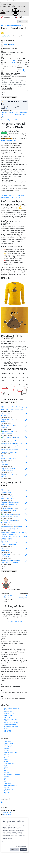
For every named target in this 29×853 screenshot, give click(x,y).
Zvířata (6, 791)
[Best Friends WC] (14, 293)
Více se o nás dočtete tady (14, 621)
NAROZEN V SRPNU (20, 6)
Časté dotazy (8, 711)
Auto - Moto (7, 747)
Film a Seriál (7, 756)
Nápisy (6, 770)
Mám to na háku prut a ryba (9, 440)
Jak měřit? (7, 717)
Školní (6, 781)
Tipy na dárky (8, 741)
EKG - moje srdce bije (10, 752)
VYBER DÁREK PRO (6, 4)
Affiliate (6, 721)
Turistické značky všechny (9, 523)
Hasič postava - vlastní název (9, 562)
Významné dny (8, 789)
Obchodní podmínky (10, 724)
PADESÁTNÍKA (7, 6)
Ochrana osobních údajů (11, 722)
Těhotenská (7, 783)
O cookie (7, 728)
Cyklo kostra (5, 556)
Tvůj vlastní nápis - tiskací (8, 510)
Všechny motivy (9, 743)
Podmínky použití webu (11, 726)
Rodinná (6, 776)
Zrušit (25, 21)
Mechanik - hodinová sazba (9, 452)
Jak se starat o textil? (10, 719)
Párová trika (4, 114)
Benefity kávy (5, 464)
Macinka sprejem (6, 492)
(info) (7, 109)
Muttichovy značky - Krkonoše (10, 516)
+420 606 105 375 (8, 812)
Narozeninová (8, 769)
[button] (17, 17)
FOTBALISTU (23, 12)
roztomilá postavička (15, 114)
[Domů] (2, 25)
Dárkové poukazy (9, 745)
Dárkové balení (8, 715)
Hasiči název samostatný (8, 544)
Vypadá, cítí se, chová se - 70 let (10, 446)
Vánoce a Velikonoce (10, 785)
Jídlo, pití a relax (9, 763)
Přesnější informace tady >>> (10, 140)
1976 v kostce (5, 415)
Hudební (6, 761)
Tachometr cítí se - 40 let (8, 458)
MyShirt (6, 792)
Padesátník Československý (9, 504)
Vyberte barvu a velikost (9, 97)
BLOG (6, 710)
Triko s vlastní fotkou (7, 498)
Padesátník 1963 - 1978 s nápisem (11, 529)
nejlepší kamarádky (21, 112)
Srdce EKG (4, 427)
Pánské (4, 44)
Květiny (6, 765)
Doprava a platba (9, 713)
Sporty (6, 780)
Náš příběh (7, 730)
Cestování (7, 750)
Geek (5, 758)
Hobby (6, 759)
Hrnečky (6, 748)
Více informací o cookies (8, 841)
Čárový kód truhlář (6, 433)
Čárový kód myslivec (7, 470)
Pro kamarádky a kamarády (13, 25)
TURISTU (8, 12)
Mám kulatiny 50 (6, 550)
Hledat (20, 21)
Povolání (6, 772)
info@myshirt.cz (8, 814)
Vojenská (7, 787)
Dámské (11, 44)
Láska (6, 767)
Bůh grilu (3, 476)
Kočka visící (4, 421)
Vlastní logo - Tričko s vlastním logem (12, 409)
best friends (4, 112)
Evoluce (6, 754)
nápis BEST (12, 112)
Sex (5, 778)
